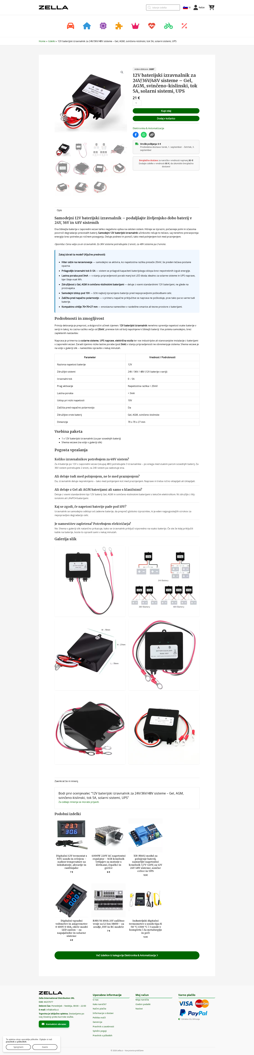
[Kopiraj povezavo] (152, 135)
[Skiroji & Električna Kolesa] (168, 26)
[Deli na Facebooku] (136, 135)
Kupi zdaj (166, 110)
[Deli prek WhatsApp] (144, 135)
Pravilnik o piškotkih (102, 1035)
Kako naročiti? (99, 1004)
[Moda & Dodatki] (135, 26)
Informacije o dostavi (103, 1013)
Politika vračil (99, 1017)
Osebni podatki (143, 1004)
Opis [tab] (59, 210)
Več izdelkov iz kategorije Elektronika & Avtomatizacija (126, 955)
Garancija (97, 1022)
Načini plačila (99, 1008)
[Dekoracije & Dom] (86, 26)
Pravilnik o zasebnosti (103, 1026)
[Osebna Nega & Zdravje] (152, 26)
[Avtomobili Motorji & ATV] (71, 26)
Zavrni (45, 1047)
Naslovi (139, 1008)
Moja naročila (142, 999)
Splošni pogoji (100, 1030)
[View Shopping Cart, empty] (211, 7)
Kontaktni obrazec (56, 1024)
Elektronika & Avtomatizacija (148, 128)
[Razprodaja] (184, 26)
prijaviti (95, 802)
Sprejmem (18, 1047)
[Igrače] (119, 26)
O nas (95, 999)
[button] (122, 72)
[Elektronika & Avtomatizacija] (103, 26)
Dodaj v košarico (166, 118)
